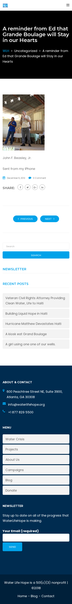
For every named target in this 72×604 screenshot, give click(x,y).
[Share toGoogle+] (35, 187)
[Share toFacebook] (20, 187)
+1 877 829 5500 (20, 412)
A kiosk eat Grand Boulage (26, 334)
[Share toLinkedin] (42, 187)
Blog (8, 480)
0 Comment (39, 177)
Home (22, 596)
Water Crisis (14, 439)
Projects (11, 449)
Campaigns (14, 470)
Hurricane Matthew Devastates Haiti (33, 324)
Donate (11, 490)
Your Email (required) (21, 531)
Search (36, 255)
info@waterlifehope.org (26, 404)
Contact (47, 596)
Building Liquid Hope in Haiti (26, 313)
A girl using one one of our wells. (30, 344)
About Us (12, 459)
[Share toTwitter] (27, 187)
